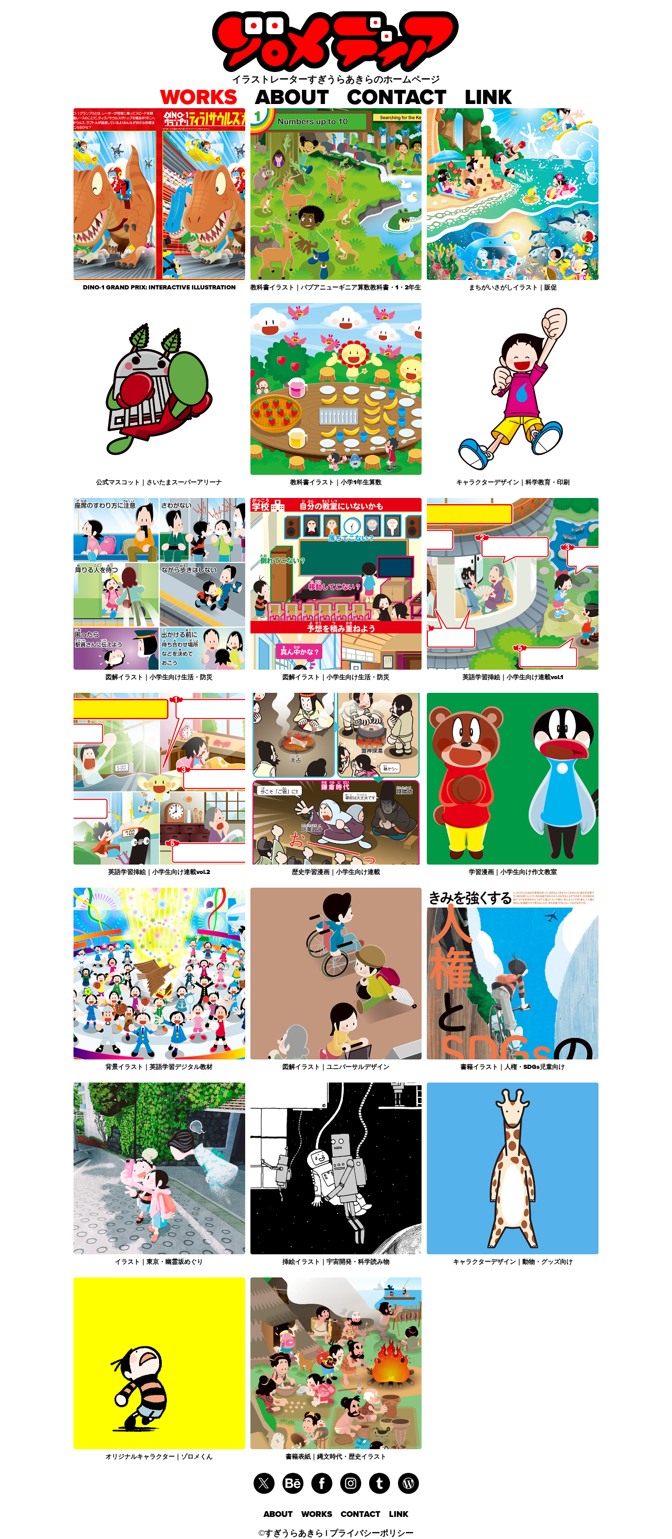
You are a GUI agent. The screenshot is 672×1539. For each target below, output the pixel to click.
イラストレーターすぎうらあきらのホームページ (336, 79)
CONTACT (397, 96)
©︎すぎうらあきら (290, 1533)
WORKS (198, 96)
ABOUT (292, 96)
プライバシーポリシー (372, 1533)
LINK (488, 96)
